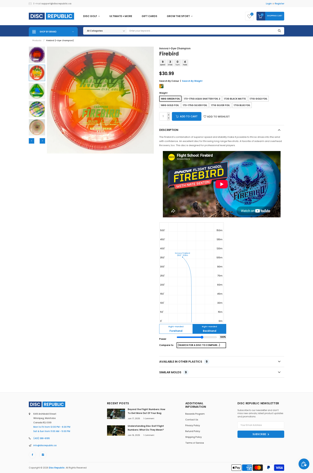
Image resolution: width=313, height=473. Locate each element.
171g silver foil (220, 105)
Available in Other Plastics (183, 362)
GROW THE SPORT (178, 16)
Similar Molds (173, 372)
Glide (170, 63)
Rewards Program (195, 413)
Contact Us (191, 419)
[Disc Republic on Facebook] (32, 454)
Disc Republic (57, 467)
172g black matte (235, 98)
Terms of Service (194, 442)
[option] (37, 55)
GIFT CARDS (149, 16)
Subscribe (260, 434)
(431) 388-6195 (41, 438)
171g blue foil (242, 105)
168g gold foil (170, 105)
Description (168, 130)
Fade (185, 63)
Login (269, 3)
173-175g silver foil (195, 105)
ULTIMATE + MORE (120, 16)
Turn (178, 63)
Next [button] (42, 141)
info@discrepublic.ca (45, 445)
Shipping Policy (193, 437)
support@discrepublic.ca (56, 3)
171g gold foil (258, 98)
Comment (148, 418)
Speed (162, 63)
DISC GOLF (90, 16)
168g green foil (170, 98)
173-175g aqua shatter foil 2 (202, 98)
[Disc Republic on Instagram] (43, 454)
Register (279, 3)
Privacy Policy (192, 425)
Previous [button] (31, 141)
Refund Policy (192, 431)
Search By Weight (192, 80)
